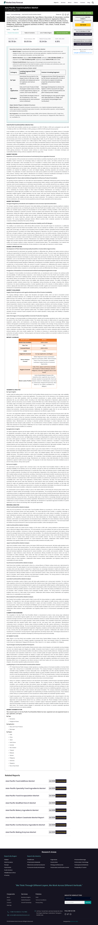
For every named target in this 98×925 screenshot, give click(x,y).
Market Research (25, 900)
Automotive (54, 862)
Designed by (70, 921)
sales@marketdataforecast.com (83, 53)
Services (63, 2)
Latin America (8, 870)
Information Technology (81, 862)
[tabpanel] (38, 402)
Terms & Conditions (41, 900)
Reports (56, 2)
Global (6, 859)
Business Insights (26, 897)
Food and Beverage (15, 14)
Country (6, 875)
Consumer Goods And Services (36, 867)
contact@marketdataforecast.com (20, 915)
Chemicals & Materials (33, 862)
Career (9, 900)
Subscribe (88, 902)
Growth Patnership (26, 902)
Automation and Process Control (59, 867)
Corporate (11, 894)
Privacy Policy (39, 902)
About (69, 2)
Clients (76, 2)
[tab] (13, 32)
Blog (89, 2)
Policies (38, 894)
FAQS (37, 897)
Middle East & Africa (10, 872)
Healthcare (30, 859)
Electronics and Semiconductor (36, 865)
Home (8, 14)
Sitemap (9, 905)
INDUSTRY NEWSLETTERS (73, 895)
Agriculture (53, 859)
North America (8, 862)
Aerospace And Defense (81, 865)
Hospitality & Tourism (80, 867)
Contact (82, 2)
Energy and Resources (56, 865)
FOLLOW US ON (70, 911)
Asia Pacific (7, 867)
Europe (6, 865)
